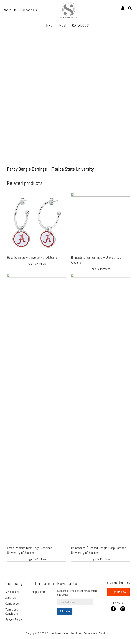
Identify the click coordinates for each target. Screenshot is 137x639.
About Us (10, 597)
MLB (62, 25)
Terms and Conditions (11, 611)
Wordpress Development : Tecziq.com (91, 633)
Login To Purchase (36, 264)
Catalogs (80, 25)
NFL (49, 25)
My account (12, 592)
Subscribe (65, 611)
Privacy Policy (13, 619)
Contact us (12, 603)
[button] (118, 592)
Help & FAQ (38, 592)
